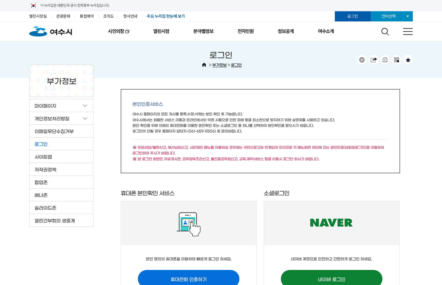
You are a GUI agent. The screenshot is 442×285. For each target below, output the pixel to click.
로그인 (352, 16)
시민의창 (110, 34)
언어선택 (389, 16)
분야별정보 (203, 31)
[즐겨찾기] (408, 60)
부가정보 (219, 65)
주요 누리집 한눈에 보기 (166, 16)
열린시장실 (38, 16)
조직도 (108, 16)
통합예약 (87, 16)
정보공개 (286, 31)
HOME (204, 65)
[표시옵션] (362, 60)
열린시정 (161, 31)
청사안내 (130, 16)
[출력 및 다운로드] (385, 60)
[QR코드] (396, 60)
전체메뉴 (403, 30)
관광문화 (63, 16)
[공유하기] (373, 60)
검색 (384, 30)
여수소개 (326, 31)
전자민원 (246, 31)
